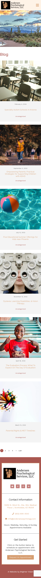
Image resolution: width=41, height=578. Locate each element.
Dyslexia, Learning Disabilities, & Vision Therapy (20, 302)
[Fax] (12, 486)
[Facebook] (18, 486)
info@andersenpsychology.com (22, 519)
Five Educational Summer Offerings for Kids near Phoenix (20, 238)
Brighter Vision (26, 572)
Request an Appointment (20, 557)
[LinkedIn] (29, 486)
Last (20, 450)
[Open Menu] (37, 5)
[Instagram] (23, 486)
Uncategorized (20, 116)
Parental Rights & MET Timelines (20, 431)
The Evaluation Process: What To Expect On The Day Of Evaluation (20, 366)
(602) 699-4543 (22, 514)
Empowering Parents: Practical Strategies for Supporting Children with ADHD (20, 174)
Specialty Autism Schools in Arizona (20, 110)
